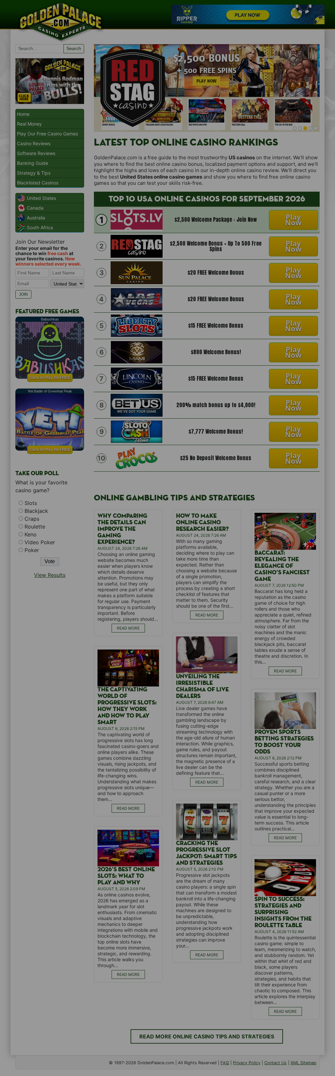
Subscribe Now (168, 566)
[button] (168, 512)
